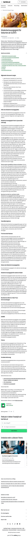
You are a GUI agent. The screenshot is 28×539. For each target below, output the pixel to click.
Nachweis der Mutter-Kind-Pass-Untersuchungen (14, 65)
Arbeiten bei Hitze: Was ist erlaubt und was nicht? (13, 481)
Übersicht (3, 5)
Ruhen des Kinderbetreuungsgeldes (10, 62)
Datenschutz (5, 530)
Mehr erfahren (9, 405)
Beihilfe (4, 67)
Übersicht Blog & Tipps (8, 10)
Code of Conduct (21, 530)
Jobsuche (10, 5)
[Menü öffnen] (1, 1)
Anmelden (23, 2)
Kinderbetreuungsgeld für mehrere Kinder (12, 64)
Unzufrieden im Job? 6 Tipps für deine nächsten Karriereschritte (12, 486)
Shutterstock (19, 400)
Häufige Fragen (7, 528)
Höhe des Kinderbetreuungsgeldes (10, 57)
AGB (23, 528)
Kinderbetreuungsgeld (9, 384)
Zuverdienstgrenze (6, 59)
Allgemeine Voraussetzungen (9, 56)
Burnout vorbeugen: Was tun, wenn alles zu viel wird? (13, 483)
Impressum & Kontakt (16, 528)
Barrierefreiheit (13, 530)
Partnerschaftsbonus (7, 60)
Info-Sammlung (7, 382)
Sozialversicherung (6, 70)
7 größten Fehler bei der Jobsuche (9, 499)
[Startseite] (7, 2)
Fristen (3, 68)
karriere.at (14, 532)
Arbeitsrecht (4, 36)
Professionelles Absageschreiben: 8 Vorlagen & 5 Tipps (12, 502)
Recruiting (16, 5)
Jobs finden (14, 430)
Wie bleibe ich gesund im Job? (8, 497)
